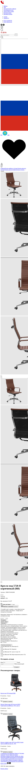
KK (8, 135)
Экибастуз (6, 18)
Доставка (21, 753)
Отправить (16, 667)
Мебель (5, 6)
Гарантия (3, 754)
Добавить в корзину (7, 701)
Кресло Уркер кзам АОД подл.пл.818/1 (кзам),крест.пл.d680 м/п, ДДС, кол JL (10, 705)
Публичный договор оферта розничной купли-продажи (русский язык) (12, 759)
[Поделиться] (2, 595)
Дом (5, 7)
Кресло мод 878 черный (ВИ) (8, 693)
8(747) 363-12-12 (8, 22)
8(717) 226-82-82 (8, 20)
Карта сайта (4, 763)
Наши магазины (14, 754)
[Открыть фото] (1, 376)
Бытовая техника (8, 14)
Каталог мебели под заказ (16, 756)
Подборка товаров (5, 756)
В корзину (3, 620)
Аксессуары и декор (9, 11)
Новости (17, 753)
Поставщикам (10, 753)
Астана (5, 16)
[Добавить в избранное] (1, 595)
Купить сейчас (4, 621)
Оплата (7, 754)
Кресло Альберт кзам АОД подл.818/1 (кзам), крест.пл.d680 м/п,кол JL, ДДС (12, 743)
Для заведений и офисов (10, 8)
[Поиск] (16, 34)
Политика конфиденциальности (9, 757)
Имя (2, 662)
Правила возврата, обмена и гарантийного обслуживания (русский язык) (12, 760)
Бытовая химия (7, 12)
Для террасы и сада (8, 10)
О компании (4, 753)
